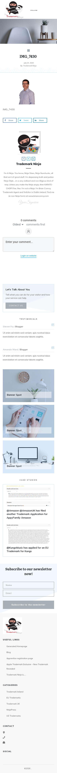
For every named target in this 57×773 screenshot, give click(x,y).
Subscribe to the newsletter (28, 605)
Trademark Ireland (15, 691)
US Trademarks (14, 716)
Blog (9, 652)
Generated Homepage (17, 646)
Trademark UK (13, 704)
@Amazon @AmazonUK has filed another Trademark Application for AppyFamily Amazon (28, 504)
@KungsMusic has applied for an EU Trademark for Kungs (28, 539)
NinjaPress (11, 709)
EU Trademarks (14, 697)
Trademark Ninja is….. (16, 674)
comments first (35, 224)
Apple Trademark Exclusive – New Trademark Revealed (27, 666)
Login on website (28, 255)
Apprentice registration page (20, 658)
